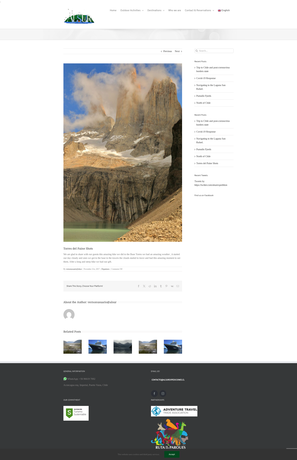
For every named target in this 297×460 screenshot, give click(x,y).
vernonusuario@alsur (74, 269)
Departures (105, 269)
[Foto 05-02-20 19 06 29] (122, 152)
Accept (172, 454)
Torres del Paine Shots (207, 163)
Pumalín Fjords (203, 96)
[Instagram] (162, 393)
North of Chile (203, 103)
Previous (167, 51)
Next (177, 51)
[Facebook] (154, 393)
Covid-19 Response (206, 78)
